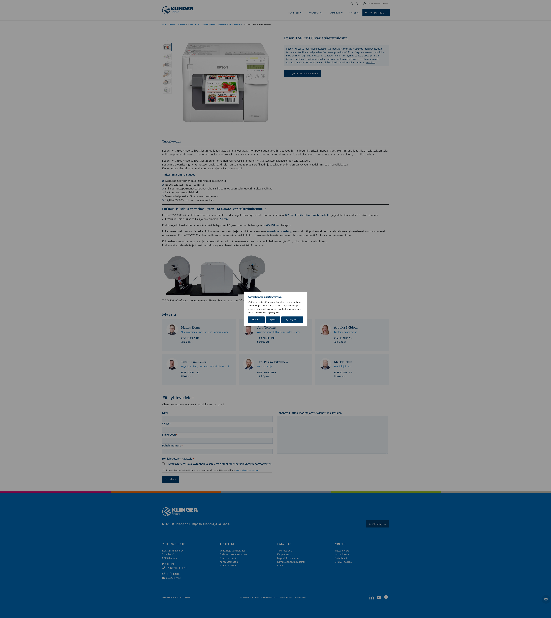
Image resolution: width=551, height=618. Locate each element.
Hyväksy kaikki (292, 319)
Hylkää (273, 319)
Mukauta (256, 319)
